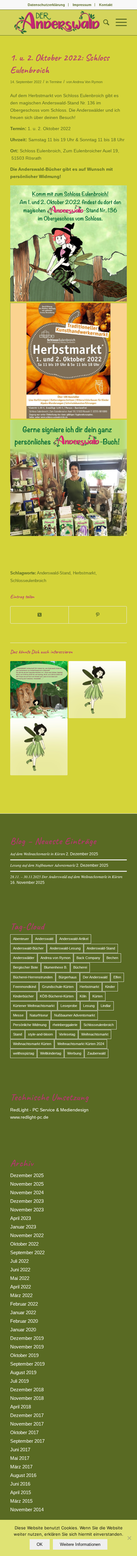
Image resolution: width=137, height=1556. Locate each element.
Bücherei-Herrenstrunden (33, 977)
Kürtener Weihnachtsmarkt (33, 1006)
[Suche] (103, 22)
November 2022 (27, 1235)
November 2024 (27, 1192)
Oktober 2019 (24, 1355)
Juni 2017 (20, 1449)
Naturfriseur (39, 1015)
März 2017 (21, 1466)
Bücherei (80, 967)
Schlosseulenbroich (28, 581)
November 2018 (27, 1398)
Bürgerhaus (68, 977)
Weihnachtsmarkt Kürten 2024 (80, 1044)
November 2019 (27, 1346)
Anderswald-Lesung (65, 948)
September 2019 (27, 1364)
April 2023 (20, 1218)
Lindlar (106, 1006)
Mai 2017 (19, 1458)
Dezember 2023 (27, 1201)
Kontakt (105, 5)
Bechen (112, 958)
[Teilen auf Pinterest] (97, 614)
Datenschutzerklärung (46, 5)
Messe (18, 1015)
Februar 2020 (24, 1321)
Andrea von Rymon (55, 958)
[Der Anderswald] (56, 22)
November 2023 (27, 1209)
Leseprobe (69, 1006)
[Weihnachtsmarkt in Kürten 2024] (97, 689)
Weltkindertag (50, 1053)
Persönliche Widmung (30, 1025)
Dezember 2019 (27, 1338)
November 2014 (27, 1509)
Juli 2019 (19, 1381)
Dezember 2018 (27, 1389)
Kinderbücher (23, 996)
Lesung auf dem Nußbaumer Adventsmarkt (42, 865)
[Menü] (118, 22)
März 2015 (21, 1501)
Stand (17, 1034)
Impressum (82, 5)
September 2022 (27, 1252)
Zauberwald (96, 1053)
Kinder (110, 987)
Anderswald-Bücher (28, 948)
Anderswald (44, 939)
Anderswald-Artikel (73, 939)
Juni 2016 (20, 1483)
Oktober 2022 (24, 1244)
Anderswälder (23, 958)
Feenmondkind (24, 987)
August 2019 (23, 1372)
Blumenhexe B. (55, 967)
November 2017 (27, 1424)
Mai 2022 (19, 1278)
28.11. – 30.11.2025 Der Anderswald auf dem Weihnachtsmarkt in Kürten (66, 876)
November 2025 (27, 1184)
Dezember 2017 (27, 1415)
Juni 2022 (20, 1269)
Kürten (97, 996)
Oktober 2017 (24, 1432)
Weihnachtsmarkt (94, 1034)
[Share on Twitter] (39, 614)
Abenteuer (21, 939)
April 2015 (20, 1492)
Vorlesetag (67, 1034)
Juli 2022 (19, 1261)
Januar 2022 (23, 1312)
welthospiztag (23, 1053)
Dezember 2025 (27, 1175)
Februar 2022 (24, 1304)
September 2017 (27, 1441)
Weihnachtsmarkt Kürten (32, 1044)
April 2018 (20, 1406)
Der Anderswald (95, 977)
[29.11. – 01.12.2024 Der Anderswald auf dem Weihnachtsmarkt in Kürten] (39, 746)
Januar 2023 (23, 1226)
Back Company (88, 958)
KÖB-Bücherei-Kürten (57, 996)
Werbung (74, 1053)
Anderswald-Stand (53, 573)
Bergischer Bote (25, 967)
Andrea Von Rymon (88, 82)
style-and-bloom (40, 1034)
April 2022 (20, 1286)
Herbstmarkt (84, 573)
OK (40, 1544)
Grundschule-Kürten (58, 987)
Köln (83, 996)
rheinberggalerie (65, 1025)
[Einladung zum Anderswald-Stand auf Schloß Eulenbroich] (39, 689)
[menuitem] (46, 4)
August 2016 (23, 1475)
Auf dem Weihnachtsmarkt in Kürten (37, 853)
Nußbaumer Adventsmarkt (74, 1015)
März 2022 (21, 1295)
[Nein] (129, 1538)
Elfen (117, 977)
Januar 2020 (23, 1329)
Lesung (89, 1006)
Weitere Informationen (80, 1544)
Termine (55, 82)
